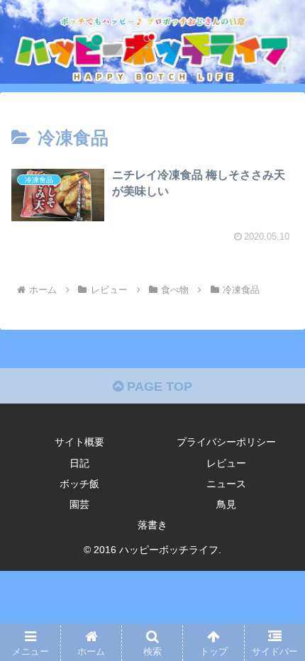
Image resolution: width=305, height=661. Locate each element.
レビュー (226, 463)
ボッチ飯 (79, 483)
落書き (152, 525)
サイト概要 (79, 442)
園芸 (79, 504)
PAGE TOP (157, 386)
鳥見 (226, 504)
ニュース (226, 483)
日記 (79, 463)
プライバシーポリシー (226, 442)
